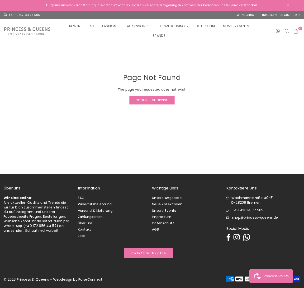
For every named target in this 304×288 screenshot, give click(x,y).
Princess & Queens (33, 279)
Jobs (82, 235)
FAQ (81, 197)
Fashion (109, 26)
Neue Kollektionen (167, 204)
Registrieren (290, 15)
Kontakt (84, 229)
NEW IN (75, 26)
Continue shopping (152, 100)
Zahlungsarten (90, 216)
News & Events (236, 26)
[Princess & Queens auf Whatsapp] (277, 30)
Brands (159, 35)
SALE (91, 26)
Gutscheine (205, 26)
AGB (155, 229)
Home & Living (172, 26)
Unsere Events (164, 210)
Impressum (161, 216)
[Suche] (286, 30)
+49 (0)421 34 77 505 (24, 15)
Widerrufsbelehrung (95, 204)
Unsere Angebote (167, 197)
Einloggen (269, 15)
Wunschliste (247, 15)
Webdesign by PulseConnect (78, 279)
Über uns (85, 223)
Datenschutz (163, 223)
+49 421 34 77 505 (247, 210)
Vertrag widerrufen (148, 253)
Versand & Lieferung (95, 210)
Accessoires (138, 26)
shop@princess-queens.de (255, 217)
